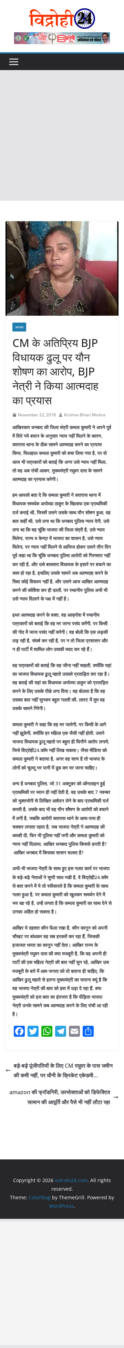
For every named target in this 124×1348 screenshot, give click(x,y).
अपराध (19, 327)
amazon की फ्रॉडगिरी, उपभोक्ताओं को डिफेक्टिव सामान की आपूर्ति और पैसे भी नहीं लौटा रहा (59, 1097)
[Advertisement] (62, 135)
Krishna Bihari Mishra (84, 415)
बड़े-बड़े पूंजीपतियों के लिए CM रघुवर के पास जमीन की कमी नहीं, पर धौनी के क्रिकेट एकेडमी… (63, 1070)
